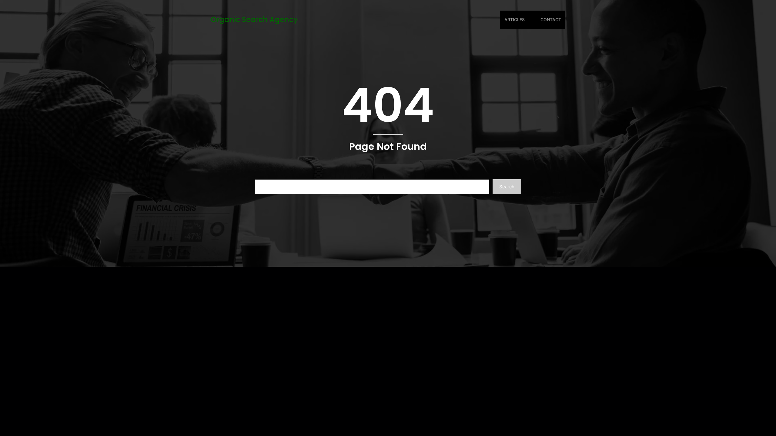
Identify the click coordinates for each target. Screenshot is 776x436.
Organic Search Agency (254, 20)
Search (506, 187)
